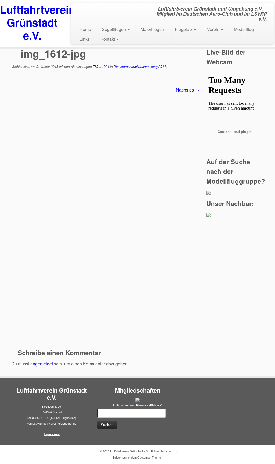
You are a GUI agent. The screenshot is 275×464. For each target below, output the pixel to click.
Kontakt (108, 39)
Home (85, 29)
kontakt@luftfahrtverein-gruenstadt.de (51, 423)
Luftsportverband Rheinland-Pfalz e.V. (137, 405)
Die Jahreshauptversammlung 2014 (139, 66)
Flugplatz (184, 29)
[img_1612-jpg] (105, 218)
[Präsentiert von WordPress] (173, 450)
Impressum (52, 434)
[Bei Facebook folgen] (22, 451)
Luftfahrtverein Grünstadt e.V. (32, 22)
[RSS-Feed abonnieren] (15, 451)
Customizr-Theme (149, 457)
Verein (213, 29)
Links (84, 39)
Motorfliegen (152, 29)
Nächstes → (187, 90)
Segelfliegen (114, 29)
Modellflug (244, 29)
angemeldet (41, 364)
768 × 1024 (100, 66)
